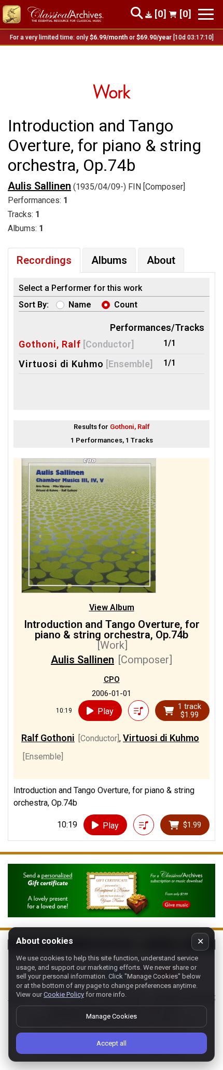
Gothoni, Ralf (50, 344)
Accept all (111, 1043)
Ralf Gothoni (48, 737)
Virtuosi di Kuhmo (61, 363)
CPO (112, 679)
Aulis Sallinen (39, 186)
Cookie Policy (64, 994)
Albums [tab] (109, 260)
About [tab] (161, 260)
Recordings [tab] (44, 260)
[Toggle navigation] (205, 14)
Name (79, 305)
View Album (111, 607)
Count (125, 305)
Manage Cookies (111, 1016)
